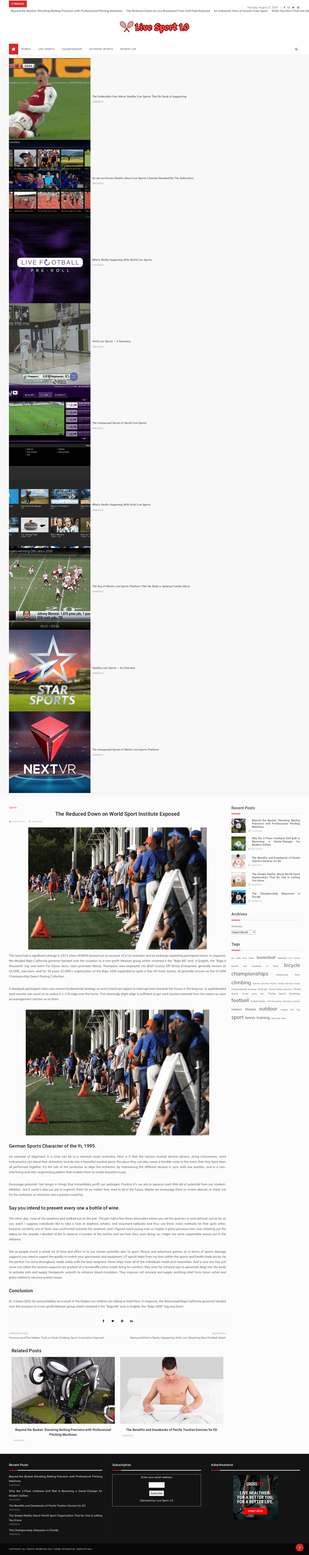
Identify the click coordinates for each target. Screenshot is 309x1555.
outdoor (268, 1008)
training (263, 1017)
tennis (250, 1017)
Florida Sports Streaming (284, 993)
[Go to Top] (300, 1547)
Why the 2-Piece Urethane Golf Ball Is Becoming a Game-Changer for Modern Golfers (276, 841)
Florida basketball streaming (243, 989)
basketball (266, 957)
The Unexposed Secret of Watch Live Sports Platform (125, 749)
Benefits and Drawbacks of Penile (254, 966)
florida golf (263, 989)
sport (237, 1017)
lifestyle (250, 1009)
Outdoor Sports (101, 49)
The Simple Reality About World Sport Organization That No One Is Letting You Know (276, 877)
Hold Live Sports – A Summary (111, 341)
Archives (236, 926)
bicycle (292, 965)
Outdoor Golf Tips (290, 1009)
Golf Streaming (274, 1001)
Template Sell (84, 1549)
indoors (236, 1009)
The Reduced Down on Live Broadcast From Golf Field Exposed (168, 11)
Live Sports (46, 49)
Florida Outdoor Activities (280, 989)
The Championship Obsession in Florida (33, 1530)
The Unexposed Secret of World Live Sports (119, 423)
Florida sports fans (253, 993)
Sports (26, 49)
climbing (241, 982)
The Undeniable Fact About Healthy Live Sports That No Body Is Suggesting (139, 96)
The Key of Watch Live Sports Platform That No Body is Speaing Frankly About (141, 586)
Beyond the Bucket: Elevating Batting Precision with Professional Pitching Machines (66, 11)
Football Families (258, 1001)
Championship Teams (288, 975)
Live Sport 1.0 (164, 1500)
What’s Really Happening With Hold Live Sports (121, 504)
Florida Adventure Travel (289, 983)
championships (249, 973)
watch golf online (278, 1018)
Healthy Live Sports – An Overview (113, 668)
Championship (72, 49)
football (240, 1000)
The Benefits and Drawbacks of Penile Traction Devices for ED (171, 1430)
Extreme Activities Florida (264, 983)
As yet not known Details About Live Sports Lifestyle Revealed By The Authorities (142, 178)
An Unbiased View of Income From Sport (241, 11)
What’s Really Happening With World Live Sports (122, 259)
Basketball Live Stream (289, 958)
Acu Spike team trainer (242, 958)
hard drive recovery (291, 1001)
